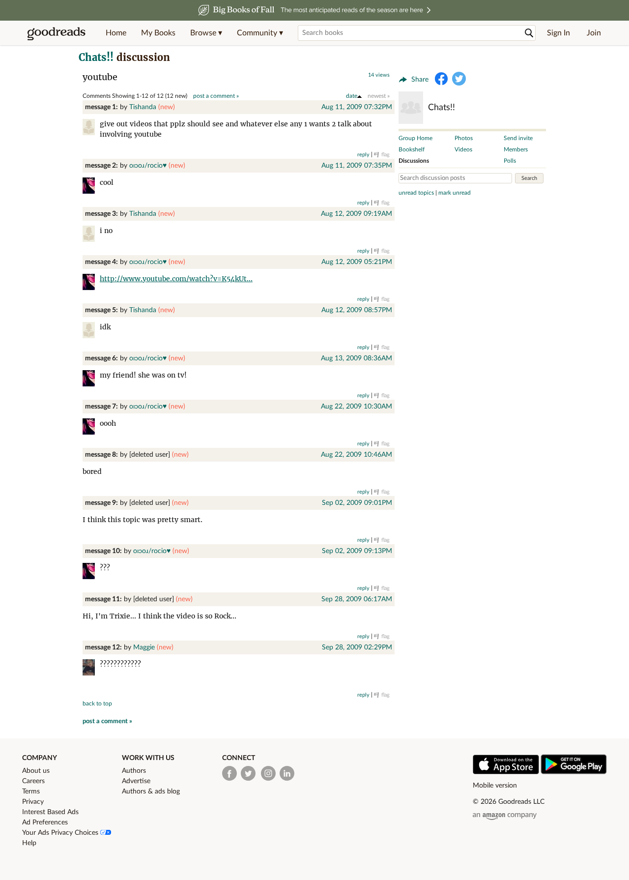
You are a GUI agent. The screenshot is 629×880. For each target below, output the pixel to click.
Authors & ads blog (151, 791)
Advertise (136, 781)
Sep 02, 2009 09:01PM (357, 502)
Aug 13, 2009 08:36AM (356, 358)
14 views (379, 75)
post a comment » (216, 96)
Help (29, 843)
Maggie (144, 647)
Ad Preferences (45, 822)
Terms (31, 791)
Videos (463, 149)
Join (594, 33)
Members (516, 149)
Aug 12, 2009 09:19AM (356, 213)
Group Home (415, 138)
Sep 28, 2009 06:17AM (356, 599)
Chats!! (96, 57)
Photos (464, 138)
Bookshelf (412, 149)
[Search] (529, 33)
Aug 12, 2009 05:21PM (356, 262)
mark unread (454, 193)
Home (116, 33)
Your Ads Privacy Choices (61, 832)
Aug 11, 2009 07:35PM (356, 165)
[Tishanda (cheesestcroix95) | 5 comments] (91, 128)
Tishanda (142, 107)
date (351, 96)
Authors (134, 770)
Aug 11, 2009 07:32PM (356, 107)
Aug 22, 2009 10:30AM (356, 406)
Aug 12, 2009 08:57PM (356, 310)
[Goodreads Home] (56, 33)
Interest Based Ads (50, 812)
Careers (33, 781)
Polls (510, 161)
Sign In (558, 33)
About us (36, 770)
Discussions (414, 161)
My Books (158, 33)
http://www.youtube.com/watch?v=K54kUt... (176, 278)
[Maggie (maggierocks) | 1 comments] (91, 668)
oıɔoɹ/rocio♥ (148, 165)
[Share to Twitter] (459, 79)
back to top (97, 703)
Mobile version (495, 785)
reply (363, 154)
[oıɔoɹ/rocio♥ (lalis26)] (91, 187)
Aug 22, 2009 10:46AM (356, 454)
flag (385, 154)
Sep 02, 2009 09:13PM (357, 551)
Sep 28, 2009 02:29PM (357, 647)
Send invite (518, 138)
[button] (206, 33)
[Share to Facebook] (441, 79)
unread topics (416, 193)
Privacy (33, 801)
